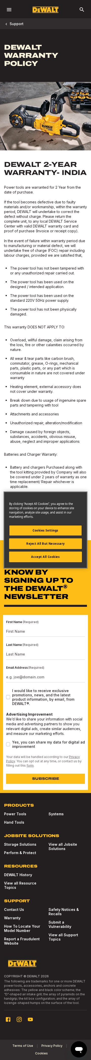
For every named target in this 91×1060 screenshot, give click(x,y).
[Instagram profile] (19, 1019)
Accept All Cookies (45, 557)
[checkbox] (8, 697)
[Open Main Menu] (9, 10)
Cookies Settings (45, 530)
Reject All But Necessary (45, 543)
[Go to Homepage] (45, 9)
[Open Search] (82, 10)
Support (17, 24)
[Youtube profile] (30, 1019)
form (30, 765)
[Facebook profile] (8, 1019)
